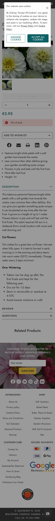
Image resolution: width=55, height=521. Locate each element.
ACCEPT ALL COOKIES (38, 38)
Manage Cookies (16, 38)
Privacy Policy (27, 26)
